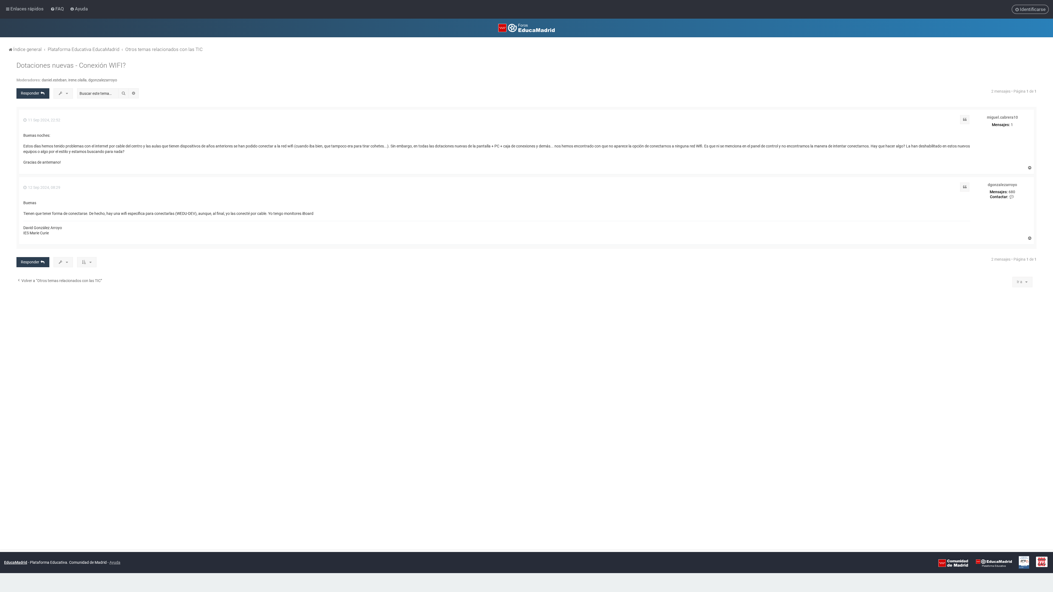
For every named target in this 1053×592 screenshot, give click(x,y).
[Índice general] (526, 28)
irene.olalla (77, 80)
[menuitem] (57, 9)
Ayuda (114, 562)
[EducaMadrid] (994, 562)
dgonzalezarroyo (102, 80)
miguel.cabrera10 (1002, 117)
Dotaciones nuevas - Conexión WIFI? (71, 65)
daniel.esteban (54, 80)
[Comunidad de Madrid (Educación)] (953, 562)
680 (1012, 192)
